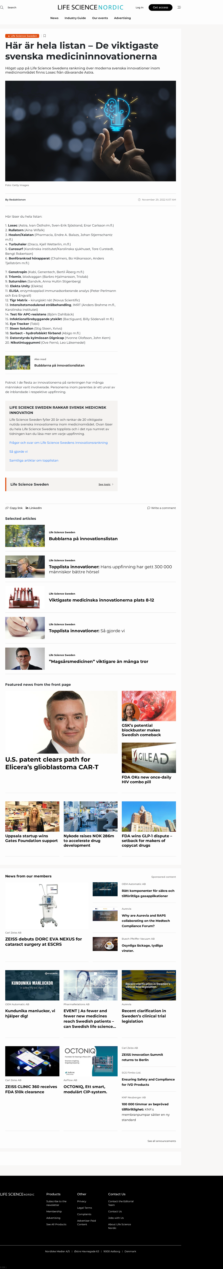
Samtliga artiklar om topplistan (33, 460)
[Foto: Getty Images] (90, 131)
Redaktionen (17, 199)
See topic (104, 484)
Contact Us (115, 1211)
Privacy (81, 1201)
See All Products (56, 1224)
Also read (40, 359)
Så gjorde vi (18, 452)
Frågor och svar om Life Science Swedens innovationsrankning (58, 443)
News (54, 18)
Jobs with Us (116, 1217)
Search (12, 7)
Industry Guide (75, 18)
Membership (54, 1211)
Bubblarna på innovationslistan (59, 365)
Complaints (84, 1214)
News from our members (28, 876)
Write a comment (163, 508)
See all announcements (162, 1141)
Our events (100, 18)
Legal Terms (84, 1207)
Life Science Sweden (24, 35)
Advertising (122, 18)
